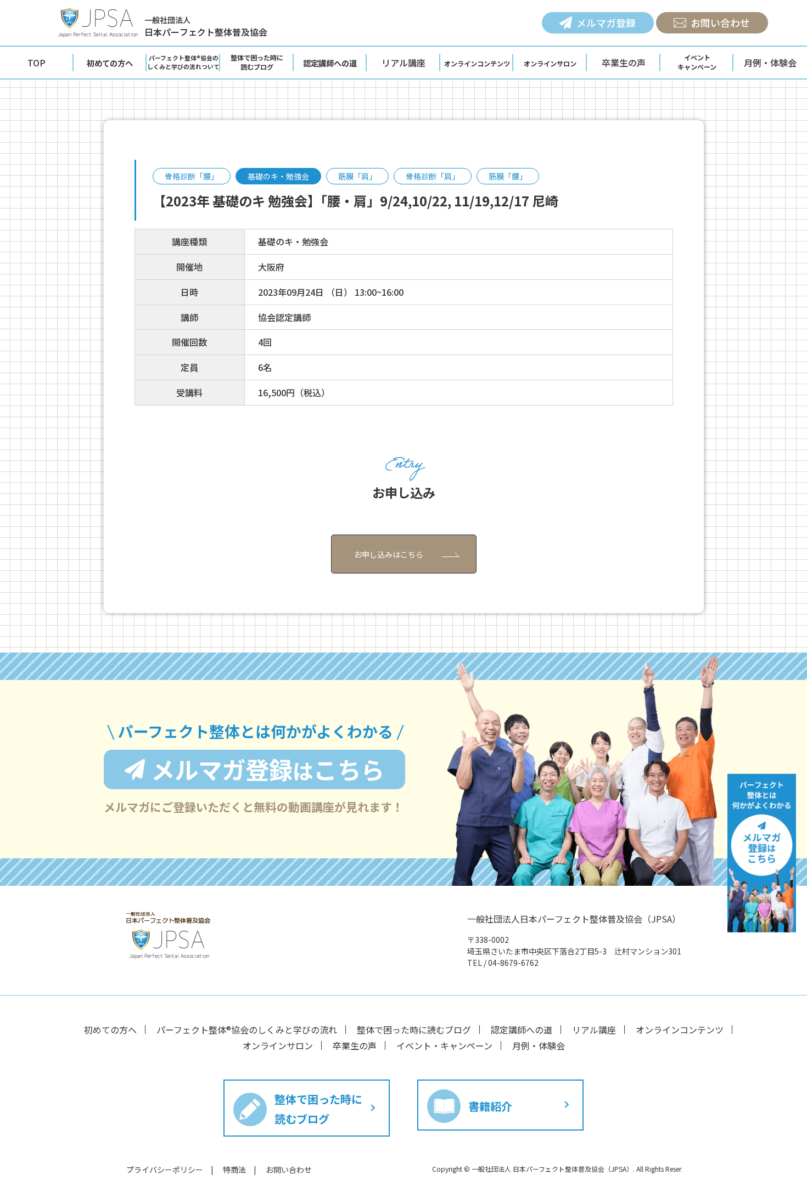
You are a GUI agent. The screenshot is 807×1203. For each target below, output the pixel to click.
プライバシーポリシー (164, 1169)
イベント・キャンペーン (444, 1045)
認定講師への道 (521, 1029)
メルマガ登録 (606, 22)
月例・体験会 (770, 62)
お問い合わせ (720, 22)
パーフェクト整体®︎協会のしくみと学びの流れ (246, 1029)
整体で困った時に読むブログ (414, 1029)
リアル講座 (403, 62)
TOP (36, 62)
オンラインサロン (278, 1045)
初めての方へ (110, 1029)
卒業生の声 (624, 62)
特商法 (234, 1169)
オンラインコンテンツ (680, 1029)
